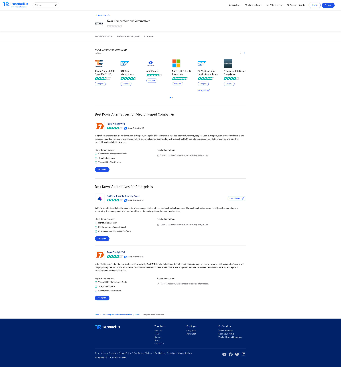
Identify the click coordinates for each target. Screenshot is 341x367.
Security (112, 353)
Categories (234, 5)
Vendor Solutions (225, 331)
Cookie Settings (185, 353)
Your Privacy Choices (143, 353)
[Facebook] (231, 354)
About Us (158, 331)
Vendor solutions (252, 5)
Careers (158, 337)
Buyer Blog (191, 334)
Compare (102, 169)
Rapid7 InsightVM (116, 124)
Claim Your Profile (226, 334)
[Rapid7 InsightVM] (100, 126)
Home (97, 315)
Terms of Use (100, 353)
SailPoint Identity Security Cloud (123, 196)
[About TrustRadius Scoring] (126, 128)
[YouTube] (224, 354)
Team (157, 334)
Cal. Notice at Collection (165, 353)
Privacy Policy (125, 353)
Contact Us (159, 344)
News (157, 340)
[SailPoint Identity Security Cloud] (100, 198)
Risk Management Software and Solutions (117, 315)
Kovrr (137, 315)
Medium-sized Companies (128, 37)
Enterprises (149, 37)
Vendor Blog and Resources (230, 337)
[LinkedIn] (243, 354)
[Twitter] (237, 354)
